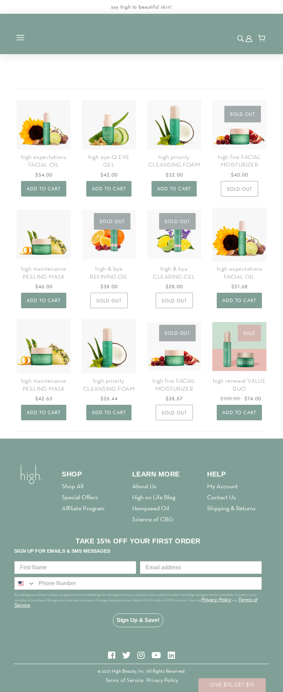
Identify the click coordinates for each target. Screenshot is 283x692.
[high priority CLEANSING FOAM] (174, 125)
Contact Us (221, 497)
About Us (144, 486)
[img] (241, 38)
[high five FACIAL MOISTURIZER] (239, 125)
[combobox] (24, 583)
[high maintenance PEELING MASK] (44, 235)
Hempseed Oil (150, 508)
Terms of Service (124, 680)
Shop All (73, 486)
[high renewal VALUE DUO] (239, 346)
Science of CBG (152, 519)
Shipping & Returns (231, 508)
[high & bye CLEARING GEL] (174, 235)
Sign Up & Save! (138, 620)
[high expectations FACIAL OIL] (44, 125)
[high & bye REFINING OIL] (109, 235)
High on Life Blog (153, 497)
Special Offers (80, 497)
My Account (222, 486)
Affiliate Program (83, 508)
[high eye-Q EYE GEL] (109, 125)
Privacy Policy (162, 680)
